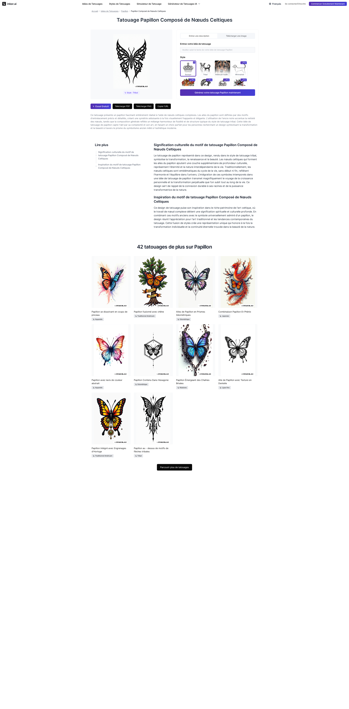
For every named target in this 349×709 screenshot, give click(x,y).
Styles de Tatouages (119, 3)
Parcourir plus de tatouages (174, 467)
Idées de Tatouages (92, 3)
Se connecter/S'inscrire (295, 4)
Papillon (124, 11)
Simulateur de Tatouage (149, 3)
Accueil (95, 11)
